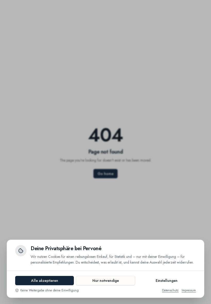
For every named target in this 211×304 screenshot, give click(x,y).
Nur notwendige (105, 280)
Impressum (189, 290)
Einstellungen (167, 280)
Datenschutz (170, 290)
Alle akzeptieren (44, 280)
